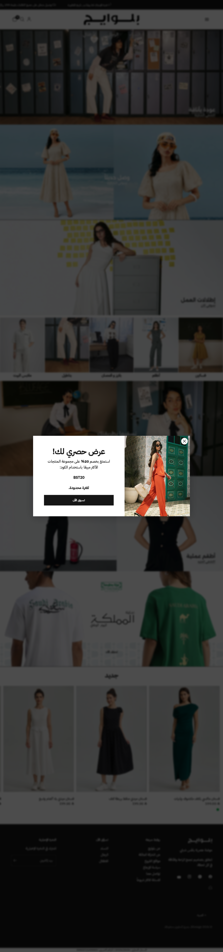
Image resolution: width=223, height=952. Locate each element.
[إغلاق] (184, 441)
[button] (79, 500)
